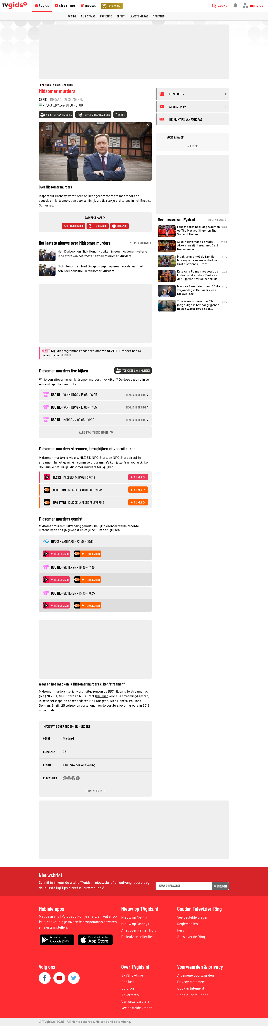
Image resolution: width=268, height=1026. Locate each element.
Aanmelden (220, 886)
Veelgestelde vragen (192, 918)
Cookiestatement (190, 988)
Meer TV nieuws (139, 243)
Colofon (127, 988)
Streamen (159, 16)
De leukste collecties (137, 937)
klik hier (102, 696)
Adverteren (130, 995)
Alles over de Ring (191, 937)
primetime (106, 16)
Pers (180, 930)
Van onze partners (135, 1002)
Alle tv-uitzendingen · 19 (96, 432)
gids (48, 85)
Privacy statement (191, 982)
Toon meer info (95, 791)
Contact (127, 982)
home (41, 85)
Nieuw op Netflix (134, 918)
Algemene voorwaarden (195, 975)
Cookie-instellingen (193, 995)
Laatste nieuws (138, 16)
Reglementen (187, 924)
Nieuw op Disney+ (135, 924)
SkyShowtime (132, 975)
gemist (121, 16)
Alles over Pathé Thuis (138, 930)
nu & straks (88, 16)
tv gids (72, 16)
